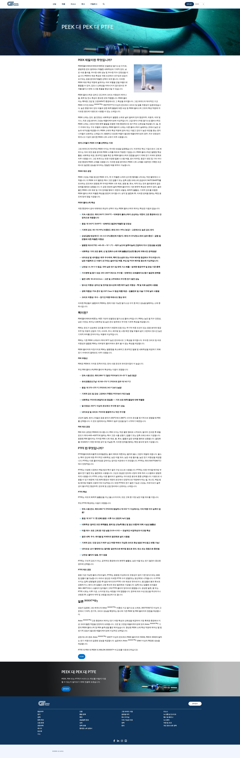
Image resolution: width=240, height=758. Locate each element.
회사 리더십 (125, 717)
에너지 (40, 728)
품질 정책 (83, 714)
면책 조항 (83, 725)
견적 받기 (189, 4)
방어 (39, 714)
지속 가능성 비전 (127, 720)
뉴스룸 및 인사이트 (170, 714)
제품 (63, 4)
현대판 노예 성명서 (86, 728)
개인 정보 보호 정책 (170, 725)
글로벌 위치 (125, 714)
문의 (123, 725)
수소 (39, 734)
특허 (81, 717)
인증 (81, 711)
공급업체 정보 (84, 720)
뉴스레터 (167, 720)
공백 (39, 717)
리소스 (73, 4)
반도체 (40, 731)
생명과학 (41, 725)
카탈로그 (93, 4)
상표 (81, 723)
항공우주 (41, 711)
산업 (54, 4)
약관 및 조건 (168, 723)
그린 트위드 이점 (127, 711)
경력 (123, 723)
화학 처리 (41, 720)
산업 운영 (41, 723)
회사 (83, 4)
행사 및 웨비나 (168, 717)
